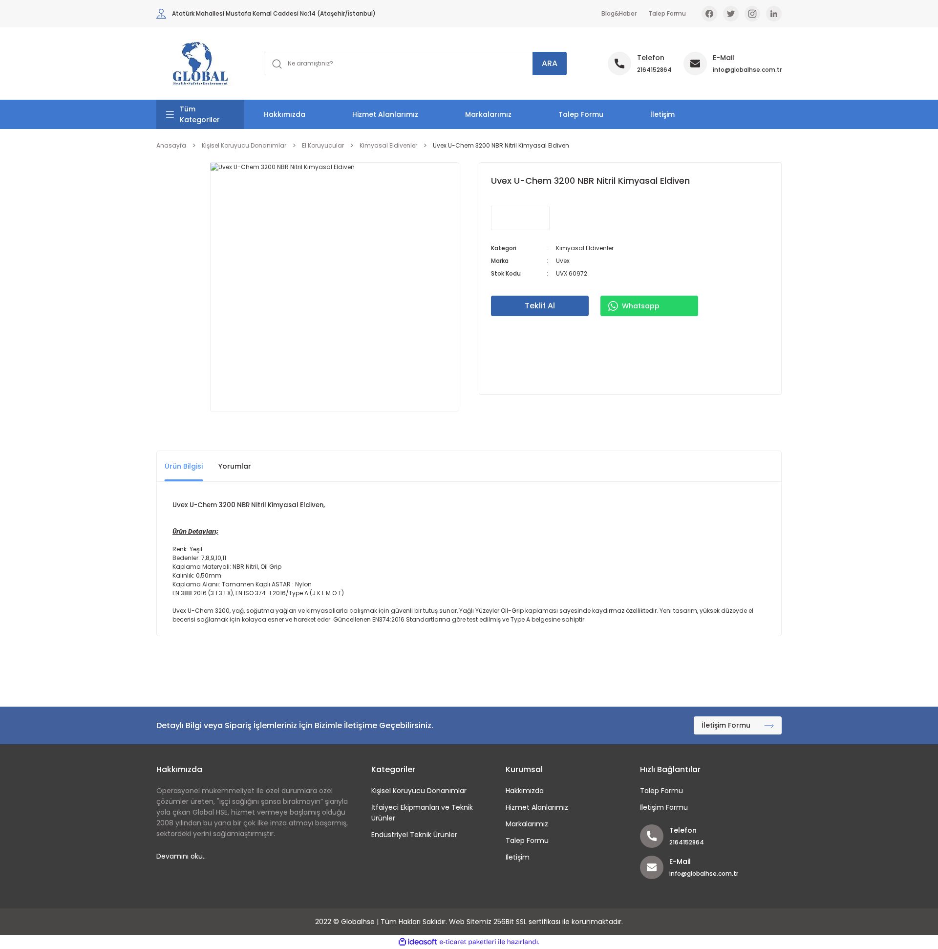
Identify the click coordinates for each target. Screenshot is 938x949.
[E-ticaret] (467, 942)
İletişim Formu (664, 807)
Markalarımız (488, 114)
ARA (549, 63)
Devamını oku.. (181, 856)
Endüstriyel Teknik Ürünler (414, 835)
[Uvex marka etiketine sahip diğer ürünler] (520, 218)
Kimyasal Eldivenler (585, 248)
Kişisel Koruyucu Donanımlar (419, 791)
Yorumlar (234, 466)
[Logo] (200, 63)
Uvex (563, 261)
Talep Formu (667, 13)
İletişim (662, 114)
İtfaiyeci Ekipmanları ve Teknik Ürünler (422, 812)
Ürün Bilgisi (184, 466)
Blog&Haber (619, 13)
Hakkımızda (284, 114)
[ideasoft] (417, 942)
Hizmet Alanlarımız (385, 114)
